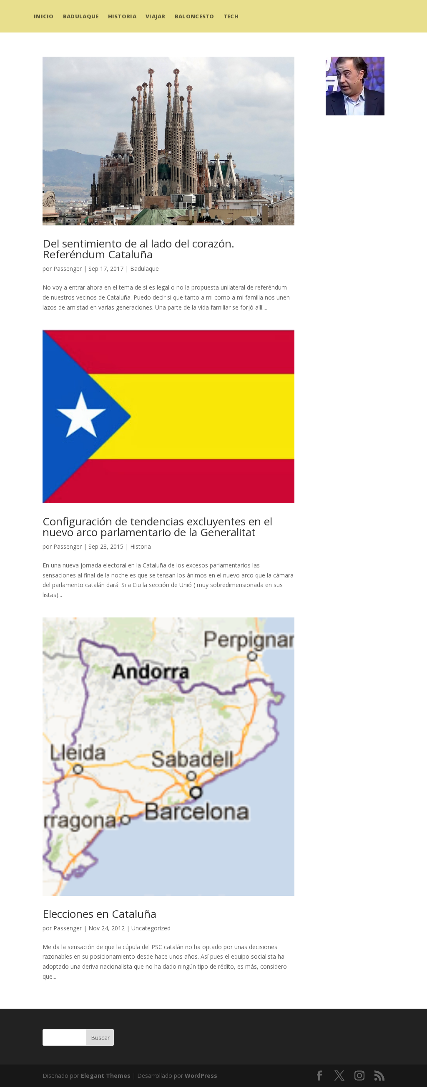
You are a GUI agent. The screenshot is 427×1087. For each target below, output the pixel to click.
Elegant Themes (106, 1076)
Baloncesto (194, 16)
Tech (231, 16)
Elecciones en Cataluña (99, 913)
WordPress (201, 1076)
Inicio (44, 16)
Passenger (67, 268)
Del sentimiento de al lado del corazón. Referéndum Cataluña (138, 249)
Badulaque (81, 16)
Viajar (156, 16)
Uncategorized (151, 928)
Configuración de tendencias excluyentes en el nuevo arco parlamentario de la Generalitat (157, 527)
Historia (122, 16)
